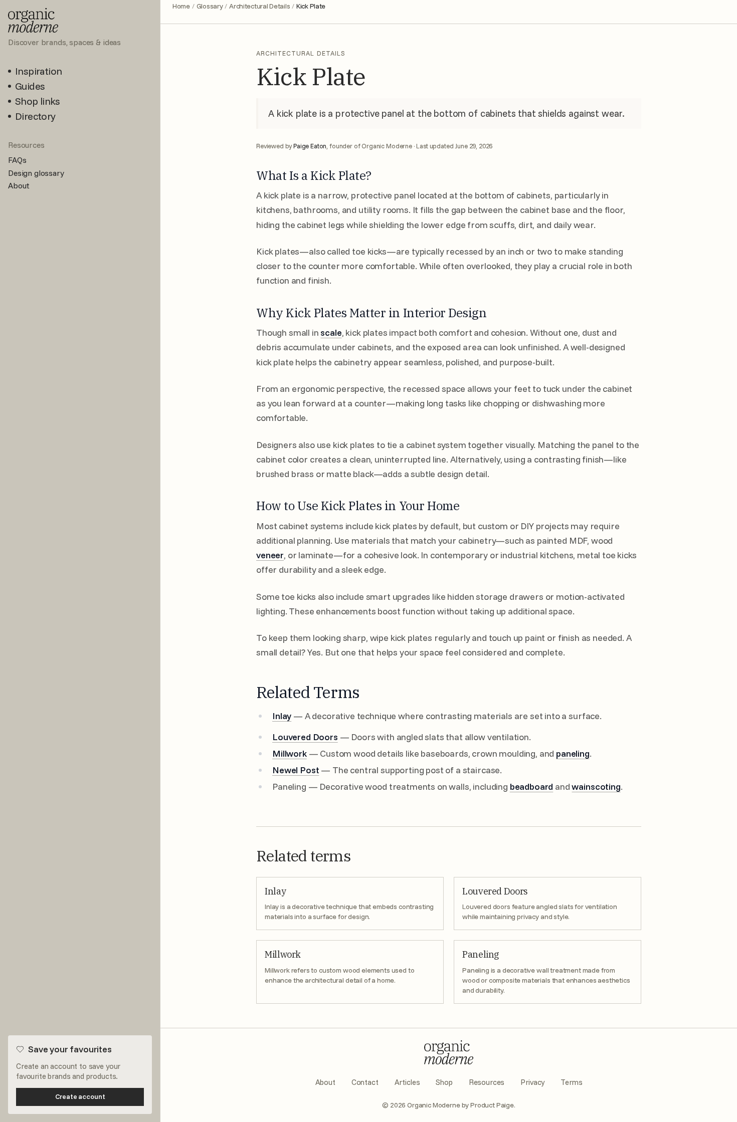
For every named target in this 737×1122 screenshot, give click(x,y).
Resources (487, 1082)
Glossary (210, 6)
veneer (270, 555)
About (325, 1082)
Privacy (532, 1082)
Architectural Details (259, 6)
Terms (571, 1082)
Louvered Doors (305, 737)
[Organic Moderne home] (448, 1052)
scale (330, 332)
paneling (573, 753)
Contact (365, 1082)
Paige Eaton (309, 146)
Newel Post (295, 770)
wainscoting (596, 786)
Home (181, 6)
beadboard (532, 786)
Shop (444, 1082)
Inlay (281, 716)
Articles (407, 1082)
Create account (80, 1096)
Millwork (289, 753)
